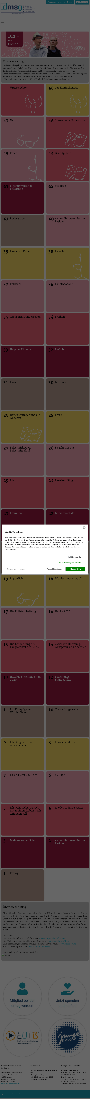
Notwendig (76, 557)
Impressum (22, 569)
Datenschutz (11, 569)
